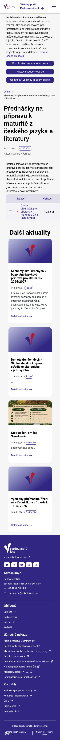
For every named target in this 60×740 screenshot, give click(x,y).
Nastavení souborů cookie (44, 733)
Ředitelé (8, 627)
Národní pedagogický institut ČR (20, 666)
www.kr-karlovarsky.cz (15, 557)
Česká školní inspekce (14, 656)
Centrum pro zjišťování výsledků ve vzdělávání (26, 661)
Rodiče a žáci (10, 617)
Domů (7, 91)
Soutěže (8, 612)
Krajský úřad (10, 706)
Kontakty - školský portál (16, 695)
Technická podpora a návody (18, 690)
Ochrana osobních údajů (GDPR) (15, 733)
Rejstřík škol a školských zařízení (20, 646)
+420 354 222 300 (17, 588)
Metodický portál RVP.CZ (16, 672)
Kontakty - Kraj (11, 711)
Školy (6, 701)
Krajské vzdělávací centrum (17, 641)
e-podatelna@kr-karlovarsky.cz (23, 593)
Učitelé (7, 622)
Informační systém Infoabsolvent (20, 677)
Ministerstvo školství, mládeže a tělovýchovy (26, 651)
